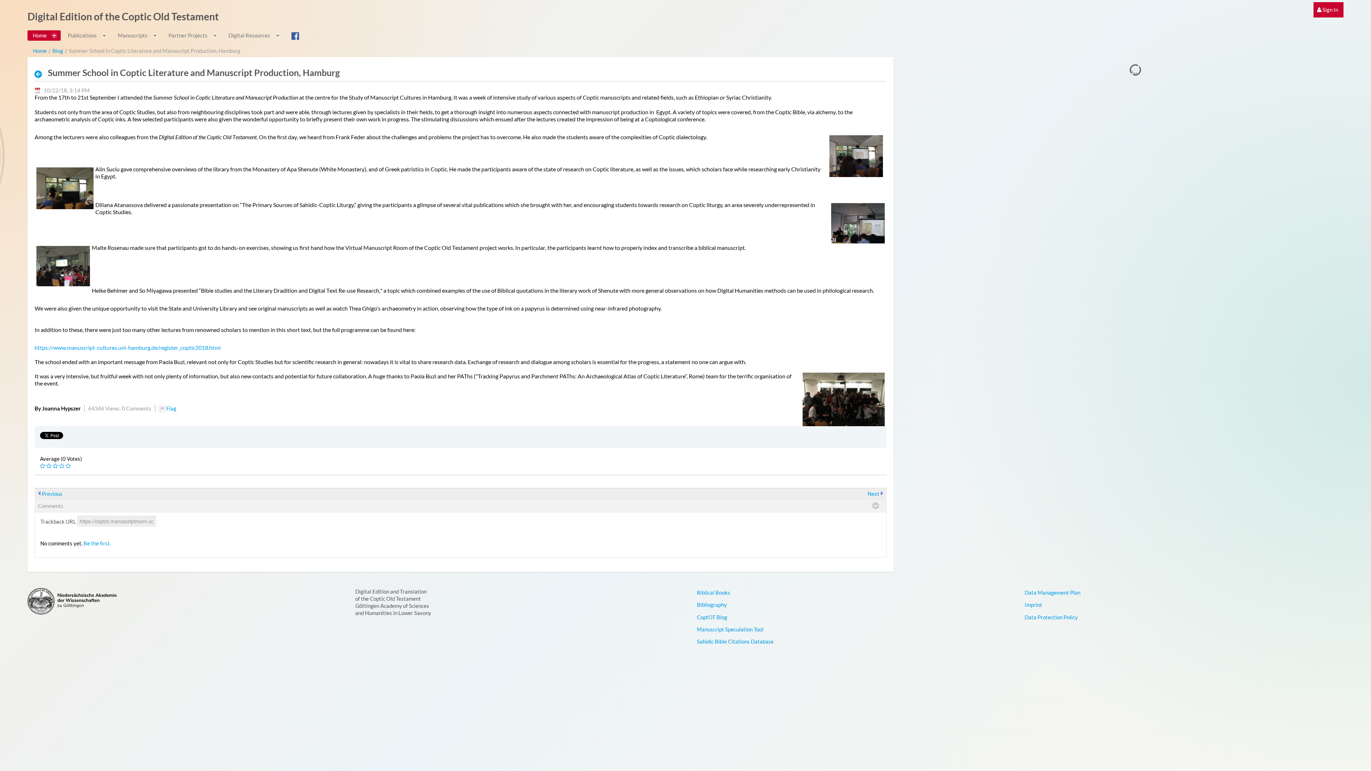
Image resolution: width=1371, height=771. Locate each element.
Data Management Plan (1052, 592)
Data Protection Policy (1051, 617)
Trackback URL (58, 521)
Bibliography (712, 604)
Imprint (1033, 604)
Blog (57, 50)
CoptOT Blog (712, 617)
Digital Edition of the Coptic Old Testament (123, 16)
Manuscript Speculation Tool (730, 629)
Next (873, 493)
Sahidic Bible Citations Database (735, 641)
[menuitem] (1329, 9)
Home (40, 50)
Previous (52, 493)
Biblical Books (713, 592)
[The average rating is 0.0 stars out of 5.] (43, 466)
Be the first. (97, 543)
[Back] (40, 74)
